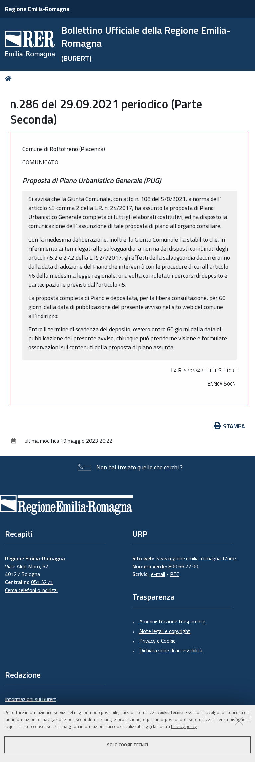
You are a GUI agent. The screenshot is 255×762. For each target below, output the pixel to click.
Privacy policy (184, 726)
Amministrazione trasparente (172, 621)
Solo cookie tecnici (127, 744)
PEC (174, 574)
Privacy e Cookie (157, 641)
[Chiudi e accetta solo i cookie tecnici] (239, 720)
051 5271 (42, 582)
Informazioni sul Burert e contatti (30, 703)
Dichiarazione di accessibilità (170, 650)
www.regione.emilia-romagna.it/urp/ (196, 558)
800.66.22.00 (183, 566)
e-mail (158, 574)
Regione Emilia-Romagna (37, 8)
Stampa (234, 426)
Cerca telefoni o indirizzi (31, 590)
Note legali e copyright (164, 631)
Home (9, 78)
